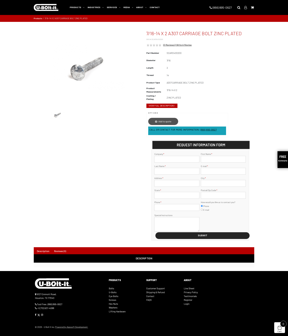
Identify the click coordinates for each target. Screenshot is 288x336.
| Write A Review (183, 44)
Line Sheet (189, 288)
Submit (202, 235)
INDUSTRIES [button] (94, 7)
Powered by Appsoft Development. (71, 327)
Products (38, 18)
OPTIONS (153, 113)
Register (188, 299)
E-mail (204, 166)
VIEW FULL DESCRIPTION (161, 106)
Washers (113, 307)
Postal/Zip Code (209, 190)
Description (43, 251)
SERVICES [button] (112, 7)
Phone (157, 202)
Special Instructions (163, 215)
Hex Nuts (113, 303)
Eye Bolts (113, 296)
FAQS (149, 299)
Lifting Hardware (117, 311)
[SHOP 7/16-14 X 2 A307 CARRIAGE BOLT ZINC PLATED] (87, 67)
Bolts (111, 288)
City (203, 178)
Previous (30, 68)
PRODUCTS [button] (76, 7)
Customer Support (155, 288)
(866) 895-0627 (222, 7)
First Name (206, 154)
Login (186, 303)
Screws (112, 299)
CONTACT (155, 7)
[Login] (245, 7)
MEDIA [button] (126, 7)
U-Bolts (113, 292)
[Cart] (252, 7)
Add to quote (164, 121)
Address (158, 178)
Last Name (160, 166)
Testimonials (190, 296)
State (157, 190)
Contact (150, 296)
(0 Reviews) (169, 44)
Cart (281, 327)
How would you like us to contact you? (218, 202)
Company (159, 154)
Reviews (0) (60, 251)
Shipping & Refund (155, 292)
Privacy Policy (191, 292)
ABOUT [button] (140, 7)
